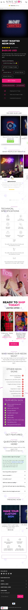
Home (1, 8)
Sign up (20, 596)
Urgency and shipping (7, 60)
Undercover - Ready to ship (7, 334)
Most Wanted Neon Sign (11, 42)
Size (3, 70)
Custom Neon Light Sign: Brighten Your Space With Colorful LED (10, 526)
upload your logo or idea (17, 462)
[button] (10, 200)
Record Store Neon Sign (10, 137)
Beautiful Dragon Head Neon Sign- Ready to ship (21, 335)
